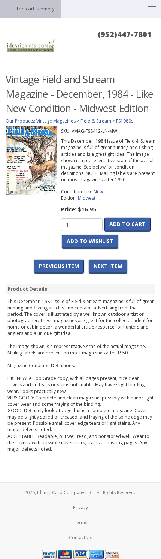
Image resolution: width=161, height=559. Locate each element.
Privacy (80, 507)
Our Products (20, 121)
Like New (93, 191)
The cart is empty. (36, 8)
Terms (80, 522)
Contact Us (80, 537)
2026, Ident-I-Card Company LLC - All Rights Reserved (80, 492)
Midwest (86, 198)
